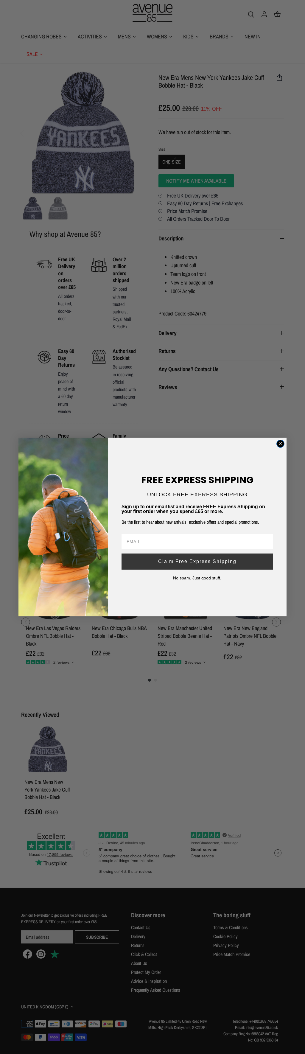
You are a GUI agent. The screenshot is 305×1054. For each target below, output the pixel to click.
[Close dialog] (280, 443)
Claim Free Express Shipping (197, 561)
